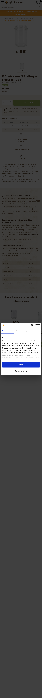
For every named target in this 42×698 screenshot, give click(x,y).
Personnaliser (20, 371)
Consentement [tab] (7, 331)
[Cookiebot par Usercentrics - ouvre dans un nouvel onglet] (31, 325)
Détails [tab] (18, 331)
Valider (21, 364)
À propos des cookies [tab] (32, 331)
